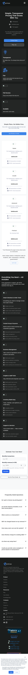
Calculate (5, 471)
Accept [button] (11, 672)
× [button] (25, 656)
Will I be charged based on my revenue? (13, 521)
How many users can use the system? (13, 528)
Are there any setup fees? (9, 541)
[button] (14, 500)
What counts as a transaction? (10, 515)
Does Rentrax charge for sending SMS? (13, 534)
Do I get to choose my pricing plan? (12, 500)
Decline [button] (16, 672)
